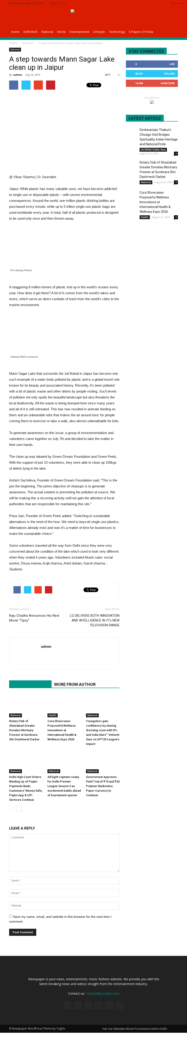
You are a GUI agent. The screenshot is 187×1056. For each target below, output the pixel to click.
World (61, 32)
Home (15, 32)
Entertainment (79, 32)
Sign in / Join (58, 3)
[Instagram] (151, 3)
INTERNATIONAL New (153, 149)
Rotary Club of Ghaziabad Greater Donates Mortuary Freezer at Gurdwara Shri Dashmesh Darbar (24, 730)
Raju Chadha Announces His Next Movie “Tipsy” (34, 618)
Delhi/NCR (30, 32)
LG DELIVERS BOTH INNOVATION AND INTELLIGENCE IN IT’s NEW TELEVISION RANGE (94, 620)
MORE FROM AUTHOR (75, 684)
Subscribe (168, 83)
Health (52, 715)
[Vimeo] (167, 3)
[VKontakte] (119, 1005)
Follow (169, 73)
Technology (117, 32)
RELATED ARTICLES (30, 684)
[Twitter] (159, 3)
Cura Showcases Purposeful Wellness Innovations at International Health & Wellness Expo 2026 (61, 730)
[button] (172, 31)
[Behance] (136, 3)
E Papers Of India (141, 32)
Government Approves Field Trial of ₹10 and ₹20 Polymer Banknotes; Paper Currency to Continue (102, 786)
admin (17, 74)
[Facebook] (144, 3)
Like (172, 64)
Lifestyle (99, 32)
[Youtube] (44, 656)
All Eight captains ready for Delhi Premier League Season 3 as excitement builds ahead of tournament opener (64, 786)
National (47, 32)
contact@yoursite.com (102, 993)
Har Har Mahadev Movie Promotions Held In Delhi (135, 1029)
